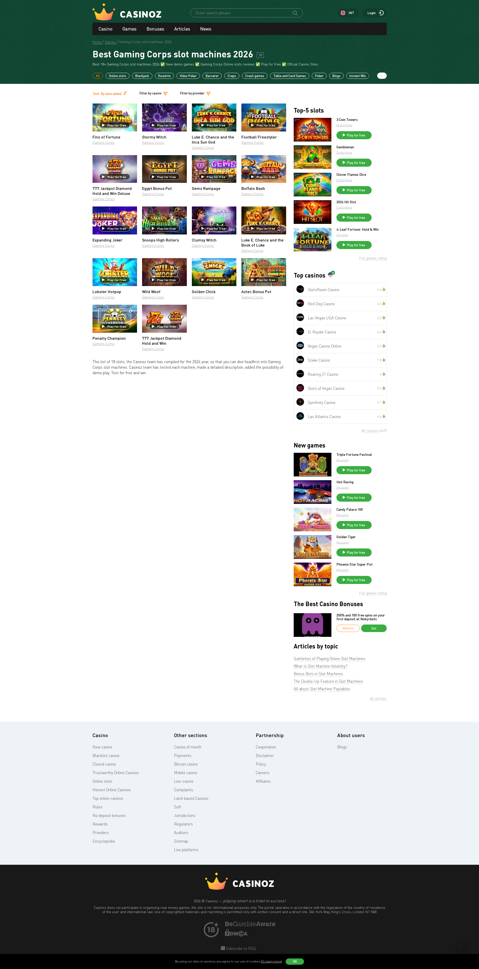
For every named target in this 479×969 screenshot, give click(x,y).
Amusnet (342, 460)
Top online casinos (108, 798)
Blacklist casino (106, 755)
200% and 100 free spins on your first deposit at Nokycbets (360, 617)
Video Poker (188, 76)
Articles (182, 28)
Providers (101, 832)
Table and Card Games (289, 76)
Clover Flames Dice (351, 174)
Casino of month (187, 746)
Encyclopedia (104, 841)
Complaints (183, 789)
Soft (177, 806)
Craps (232, 76)
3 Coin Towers (347, 119)
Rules (97, 806)
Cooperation (266, 746)
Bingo (336, 76)
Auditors (181, 832)
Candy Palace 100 (349, 509)
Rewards (100, 823)
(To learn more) (271, 961)
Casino (105, 28)
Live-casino (183, 781)
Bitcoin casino (186, 764)
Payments (182, 755)
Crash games (254, 76)
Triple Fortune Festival (354, 454)
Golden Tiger (346, 537)
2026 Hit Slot (346, 202)
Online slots (117, 76)
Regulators (183, 823)
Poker (319, 76)
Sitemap (181, 841)
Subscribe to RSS (240, 948)
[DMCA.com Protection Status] (236, 935)
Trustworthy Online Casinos (116, 772)
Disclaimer (265, 755)
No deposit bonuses (109, 815)
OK (295, 961)
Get (373, 628)
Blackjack (142, 76)
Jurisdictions (184, 815)
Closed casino (104, 764)
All (98, 76)
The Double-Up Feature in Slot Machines (328, 681)
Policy (261, 764)
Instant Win (358, 76)
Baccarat (212, 76)
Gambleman (345, 147)
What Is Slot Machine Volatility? (320, 666)
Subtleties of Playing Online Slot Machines (329, 658)
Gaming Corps (104, 142)
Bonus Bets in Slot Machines (318, 673)
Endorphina (344, 125)
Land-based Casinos (191, 798)
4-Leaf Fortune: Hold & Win (357, 229)
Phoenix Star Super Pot (354, 564)
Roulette (164, 76)
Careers (262, 772)
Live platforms (186, 849)
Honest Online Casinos (112, 789)
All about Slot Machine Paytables (322, 688)
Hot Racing (345, 482)
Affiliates (263, 781)
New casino (102, 746)
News (205, 28)
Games (129, 28)
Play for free (116, 125)
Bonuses (155, 28)
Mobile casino (185, 772)
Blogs (342, 746)
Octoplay (342, 235)
